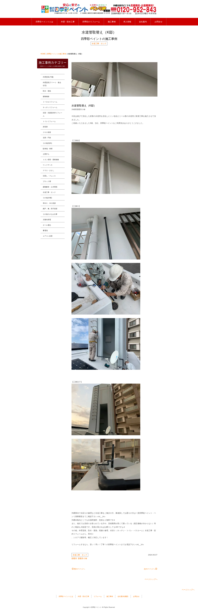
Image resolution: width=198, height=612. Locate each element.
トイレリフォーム (49, 121)
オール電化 (47, 225)
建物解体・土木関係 (50, 187)
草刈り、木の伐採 (49, 203)
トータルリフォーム (50, 102)
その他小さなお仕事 (50, 214)
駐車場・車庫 (47, 148)
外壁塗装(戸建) (48, 77)
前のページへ (79, 568)
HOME (43, 54)
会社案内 (143, 21)
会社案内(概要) (123, 596)
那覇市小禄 (82, 558)
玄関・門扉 (47, 137)
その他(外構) (47, 198)
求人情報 (127, 21)
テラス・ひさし (48, 170)
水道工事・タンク (99, 43)
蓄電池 (45, 230)
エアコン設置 (47, 236)
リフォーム (98, 596)
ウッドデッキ (47, 165)
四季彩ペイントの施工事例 (56, 54)
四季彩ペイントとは (44, 21)
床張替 (45, 126)
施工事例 (112, 21)
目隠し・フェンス (49, 176)
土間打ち (46, 154)
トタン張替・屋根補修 (51, 159)
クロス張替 (47, 132)
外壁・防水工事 (68, 21)
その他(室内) (47, 143)
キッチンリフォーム (50, 107)
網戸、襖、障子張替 (50, 208)
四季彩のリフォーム (91, 21)
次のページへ (149, 568)
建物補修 (46, 96)
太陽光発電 (47, 219)
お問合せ (158, 21)
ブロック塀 (47, 181)
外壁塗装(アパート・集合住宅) (52, 84)
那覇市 (74, 558)
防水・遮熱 (47, 91)
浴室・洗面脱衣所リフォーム (52, 114)
